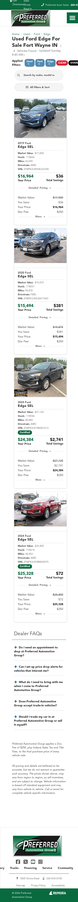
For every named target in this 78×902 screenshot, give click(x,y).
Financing (30, 868)
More (38, 217)
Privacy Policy (38, 885)
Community (65, 868)
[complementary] (66, 890)
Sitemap (20, 885)
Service (47, 868)
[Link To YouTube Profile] (33, 861)
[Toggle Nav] (72, 17)
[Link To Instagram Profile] (40, 861)
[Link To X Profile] (26, 861)
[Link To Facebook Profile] (18, 861)
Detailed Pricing (38, 188)
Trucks (14, 868)
